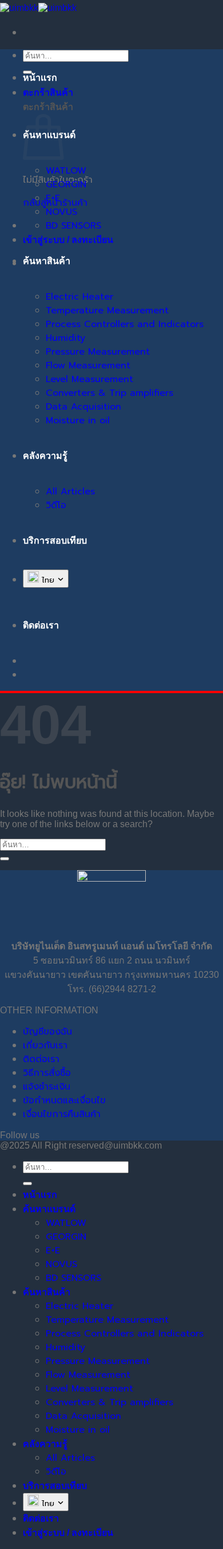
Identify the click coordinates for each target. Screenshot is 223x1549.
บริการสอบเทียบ (55, 540)
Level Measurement (89, 379)
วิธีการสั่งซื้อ (47, 1073)
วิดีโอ (56, 505)
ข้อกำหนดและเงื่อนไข (64, 1100)
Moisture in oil (78, 420)
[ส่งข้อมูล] (4, 858)
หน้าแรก (40, 77)
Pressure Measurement (98, 352)
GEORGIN (66, 184)
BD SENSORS (73, 226)
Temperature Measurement (107, 310)
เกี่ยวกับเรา (45, 1045)
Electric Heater (79, 297)
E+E (53, 198)
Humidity (65, 338)
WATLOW (66, 171)
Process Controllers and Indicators (125, 324)
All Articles (70, 491)
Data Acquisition (83, 407)
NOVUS (61, 212)
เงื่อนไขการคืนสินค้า (62, 1114)
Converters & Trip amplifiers (109, 393)
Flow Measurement (88, 365)
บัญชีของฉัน (47, 1032)
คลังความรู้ (45, 456)
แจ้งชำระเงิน (46, 1087)
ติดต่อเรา (41, 1059)
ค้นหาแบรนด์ (49, 1209)
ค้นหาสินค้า (46, 261)
